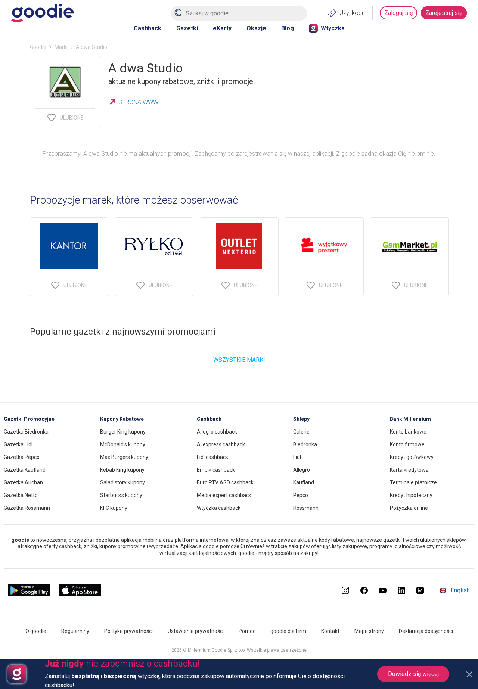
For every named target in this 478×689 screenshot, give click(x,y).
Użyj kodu (352, 12)
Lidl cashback (212, 457)
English (460, 590)
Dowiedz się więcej (413, 673)
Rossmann (306, 508)
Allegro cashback (217, 432)
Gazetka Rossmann (27, 508)
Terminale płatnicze (413, 482)
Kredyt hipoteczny (411, 495)
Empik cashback (216, 470)
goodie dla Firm (288, 631)
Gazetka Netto (21, 495)
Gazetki (187, 28)
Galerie (301, 432)
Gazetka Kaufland (25, 470)
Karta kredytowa (409, 470)
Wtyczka (333, 28)
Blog (287, 28)
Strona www (138, 102)
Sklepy (301, 419)
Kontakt (330, 631)
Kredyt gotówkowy (412, 457)
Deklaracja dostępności (426, 631)
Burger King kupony (123, 432)
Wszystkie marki (239, 359)
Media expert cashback (224, 495)
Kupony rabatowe (122, 419)
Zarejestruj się (443, 12)
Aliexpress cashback (221, 444)
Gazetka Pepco (22, 457)
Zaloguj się (398, 12)
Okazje (256, 28)
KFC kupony (113, 508)
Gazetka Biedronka (26, 432)
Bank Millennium (410, 419)
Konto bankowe (408, 432)
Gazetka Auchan (23, 482)
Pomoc (247, 631)
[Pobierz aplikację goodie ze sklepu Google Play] (29, 594)
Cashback (147, 28)
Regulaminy (75, 631)
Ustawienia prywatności (196, 631)
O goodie (35, 631)
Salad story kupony (122, 482)
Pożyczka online (409, 508)
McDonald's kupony (122, 444)
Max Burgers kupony (124, 457)
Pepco (300, 495)
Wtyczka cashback (218, 508)
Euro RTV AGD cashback (225, 482)
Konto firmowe (407, 444)
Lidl (297, 457)
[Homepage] (42, 13)
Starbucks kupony (121, 495)
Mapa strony (369, 631)
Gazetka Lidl (18, 444)
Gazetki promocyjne (29, 419)
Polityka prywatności (128, 631)
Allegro (301, 470)
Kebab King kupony (122, 470)
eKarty (222, 28)
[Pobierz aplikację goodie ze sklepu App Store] (80, 594)
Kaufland (303, 482)
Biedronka (305, 444)
